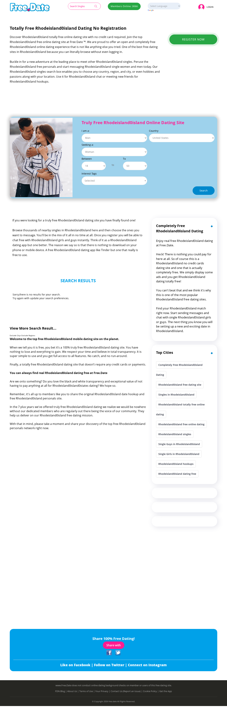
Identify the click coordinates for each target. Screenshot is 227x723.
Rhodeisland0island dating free (177, 473)
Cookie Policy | (151, 691)
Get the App (165, 691)
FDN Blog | (61, 691)
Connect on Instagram (147, 665)
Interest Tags (89, 173)
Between (87, 158)
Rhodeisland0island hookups (175, 464)
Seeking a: (88, 144)
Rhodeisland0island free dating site (179, 384)
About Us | (73, 691)
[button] (206, 6)
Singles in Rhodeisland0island (176, 394)
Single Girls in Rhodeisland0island (178, 454)
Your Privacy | (103, 691)
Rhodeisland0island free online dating (181, 424)
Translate (164, 10)
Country (153, 130)
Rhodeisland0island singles (174, 434)
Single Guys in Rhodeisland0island (179, 444)
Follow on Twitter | (111, 665)
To (124, 158)
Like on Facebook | (77, 665)
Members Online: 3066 (124, 6)
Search (204, 190)
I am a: (86, 130)
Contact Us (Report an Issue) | (127, 691)
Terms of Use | (87, 691)
